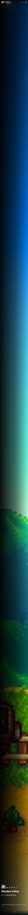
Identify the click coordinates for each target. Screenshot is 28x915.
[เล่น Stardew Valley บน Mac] (14, 900)
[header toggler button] (26, 2)
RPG (2, 895)
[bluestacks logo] (6, 2)
